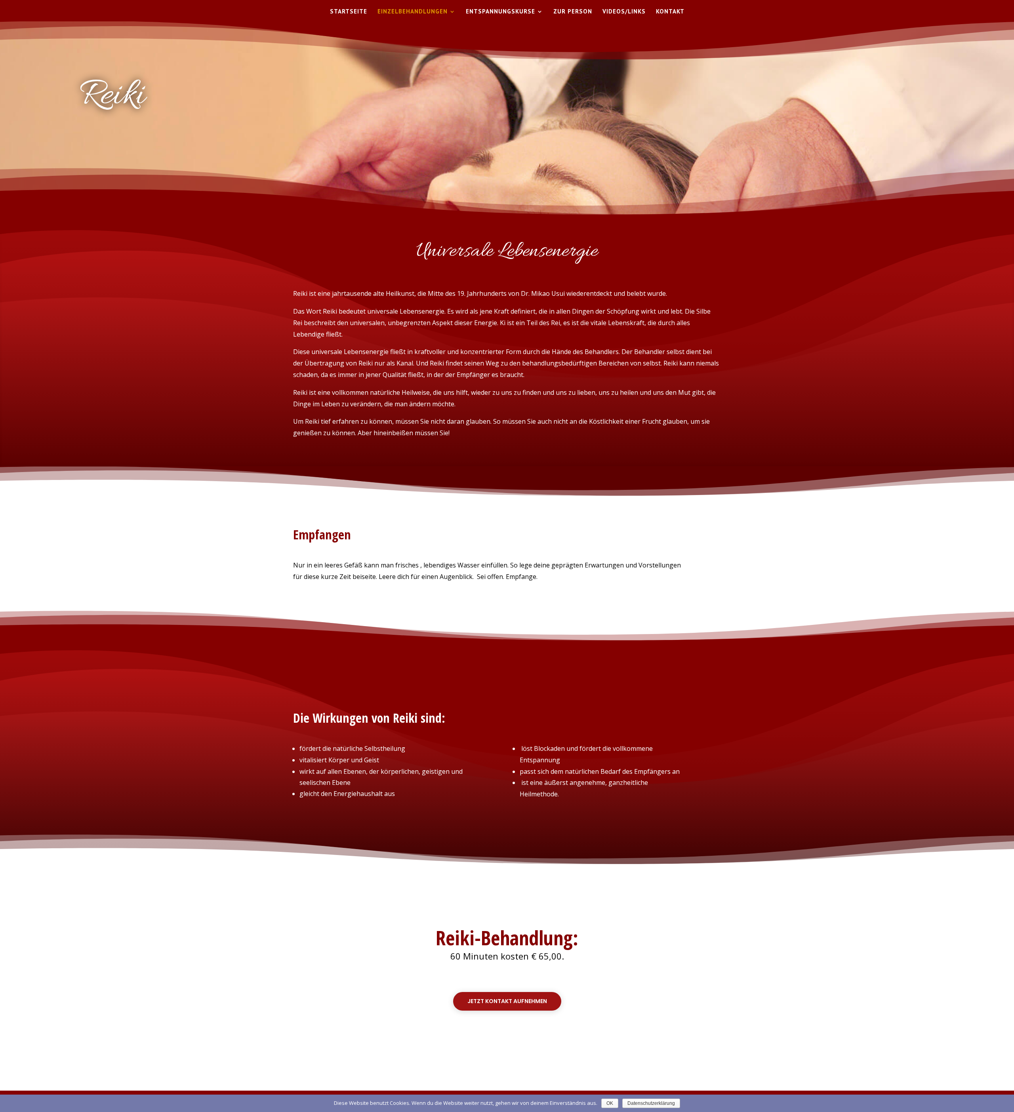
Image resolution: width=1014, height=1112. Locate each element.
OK (609, 1103)
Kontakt (670, 12)
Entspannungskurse (500, 12)
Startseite (348, 12)
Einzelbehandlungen (412, 12)
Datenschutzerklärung (651, 1103)
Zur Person (572, 12)
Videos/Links (624, 12)
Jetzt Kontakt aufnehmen (507, 1001)
